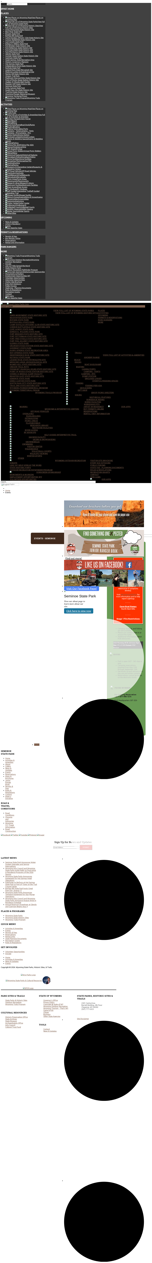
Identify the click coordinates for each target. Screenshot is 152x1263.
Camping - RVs (88, 374)
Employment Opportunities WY (17, 276)
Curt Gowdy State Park (14, 42)
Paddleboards (33, 416)
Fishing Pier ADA (93, 385)
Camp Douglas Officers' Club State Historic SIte (24, 38)
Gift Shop (82, 390)
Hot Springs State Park (14, 64)
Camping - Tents (92, 371)
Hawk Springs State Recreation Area (19, 60)
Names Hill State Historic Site (17, 74)
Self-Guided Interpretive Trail (60, 435)
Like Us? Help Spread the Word (17, 266)
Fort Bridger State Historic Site (17, 46)
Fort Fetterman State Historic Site (18, 48)
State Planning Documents (16, 939)
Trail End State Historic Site (16, 92)
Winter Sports (34, 456)
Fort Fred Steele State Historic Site (19, 50)
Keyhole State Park (12, 68)
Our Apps (126, 406)
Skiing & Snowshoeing (44, 439)
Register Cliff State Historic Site (18, 84)
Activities (6, 104)
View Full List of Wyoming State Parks (73, 310)
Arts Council (10, 1025)
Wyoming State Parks (14, 916)
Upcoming (6, 217)
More (4, 251)
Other (21, 458)
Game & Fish (48, 1010)
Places (5, 13)
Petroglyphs (31, 418)
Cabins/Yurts (89, 369)
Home (7, 758)
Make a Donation (9, 797)
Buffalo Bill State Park (14, 36)
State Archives (11, 1019)
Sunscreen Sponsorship (48, 472)
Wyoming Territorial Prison (16, 96)
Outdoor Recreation (13, 1002)
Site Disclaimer (83, 1019)
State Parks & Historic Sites (16, 1000)
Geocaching (86, 388)
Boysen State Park (12, 34)
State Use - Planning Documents (18, 288)
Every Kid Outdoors (13, 284)
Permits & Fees (11, 236)
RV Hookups (30, 432)
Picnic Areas (31, 421)
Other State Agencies (51, 1016)
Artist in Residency (12, 224)
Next (36, 744)
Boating (80, 367)
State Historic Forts (13, 268)
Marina (24, 406)
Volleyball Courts (41, 451)
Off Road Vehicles (39, 411)
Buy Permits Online (12, 238)
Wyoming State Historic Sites (17, 918)
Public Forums (11, 286)
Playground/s (33, 423)
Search (3, 4)
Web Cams (9, 296)
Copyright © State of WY (53, 1004)
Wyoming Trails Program (48, 392)
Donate (8, 264)
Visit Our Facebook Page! (81, 588)
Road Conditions (9, 814)
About (7, 764)
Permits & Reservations (14, 232)
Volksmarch (31, 449)
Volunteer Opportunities (15, 278)
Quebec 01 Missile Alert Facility (17, 82)
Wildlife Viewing (39, 453)
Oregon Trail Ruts (12, 76)
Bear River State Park (13, 32)
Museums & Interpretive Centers (62, 409)
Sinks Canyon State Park (15, 88)
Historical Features (100, 397)
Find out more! (73, 558)
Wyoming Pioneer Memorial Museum (20, 94)
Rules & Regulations (13, 290)
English (12, 484)
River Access (31, 430)
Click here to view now (78, 611)
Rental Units (10, 937)
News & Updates (12, 222)
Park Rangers (8, 247)
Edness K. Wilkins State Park (16, 44)
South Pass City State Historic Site (19, 90)
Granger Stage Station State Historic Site (21, 56)
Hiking (78, 395)
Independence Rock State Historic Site (20, 66)
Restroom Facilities (42, 428)
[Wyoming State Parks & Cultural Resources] (24, 981)
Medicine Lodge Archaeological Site (19, 72)
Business (47, 1014)
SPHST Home (7, 9)
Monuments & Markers (14, 274)
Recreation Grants (12, 292)
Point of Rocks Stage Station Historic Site (22, 80)
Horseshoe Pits (92, 404)
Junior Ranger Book (8, 782)
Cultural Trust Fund (13, 1027)
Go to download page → (76, 528)
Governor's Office (50, 1000)
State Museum (11, 1021)
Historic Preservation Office (16, 1017)
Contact (8, 294)
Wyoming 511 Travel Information (10, 825)
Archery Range (92, 357)
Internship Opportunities (15, 280)
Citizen (46, 1012)
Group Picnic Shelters (102, 392)
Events (8, 226)
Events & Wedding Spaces (105, 381)
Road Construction (10, 830)
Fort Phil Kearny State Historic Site (19, 52)
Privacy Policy (48, 1002)
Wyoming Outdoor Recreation (70, 460)
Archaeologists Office (14, 1023)
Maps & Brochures (9, 777)
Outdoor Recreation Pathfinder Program (21, 270)
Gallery (8, 766)
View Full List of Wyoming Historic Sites (76, 313)
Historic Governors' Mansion (16, 62)
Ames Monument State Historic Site (19, 30)
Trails (78, 353)
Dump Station (89, 376)
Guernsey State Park (13, 58)
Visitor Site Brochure (13, 282)
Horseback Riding (95, 399)
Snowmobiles (33, 442)
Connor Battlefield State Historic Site (20, 40)
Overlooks (28, 413)
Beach (77, 360)
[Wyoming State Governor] (46, 983)
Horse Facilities (93, 402)
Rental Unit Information (14, 242)
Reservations (10, 240)
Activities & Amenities (9, 761)
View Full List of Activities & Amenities (123, 355)
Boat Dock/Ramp (93, 364)
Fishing (79, 383)
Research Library (39, 425)
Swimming (27, 444)
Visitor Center (34, 446)
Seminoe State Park (13, 86)
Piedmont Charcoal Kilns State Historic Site (22, 78)
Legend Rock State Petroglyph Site (19, 70)
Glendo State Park (12, 54)
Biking (78, 362)
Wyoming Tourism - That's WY (55, 1008)
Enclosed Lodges (93, 378)
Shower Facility (37, 437)
